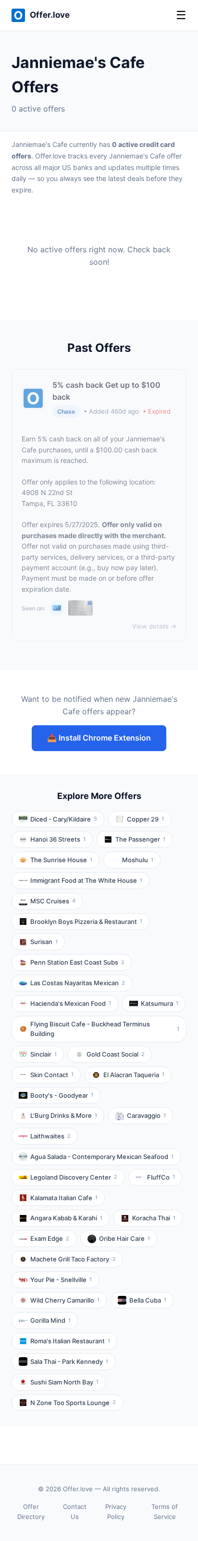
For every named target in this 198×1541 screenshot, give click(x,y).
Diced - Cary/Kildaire (63, 819)
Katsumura (159, 1003)
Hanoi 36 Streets (58, 839)
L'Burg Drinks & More (63, 1115)
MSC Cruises (52, 901)
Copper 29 (145, 819)
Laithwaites (50, 1136)
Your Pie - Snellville (61, 1279)
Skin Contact (52, 1075)
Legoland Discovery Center (73, 1177)
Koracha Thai (153, 1218)
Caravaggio (146, 1115)
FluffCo (161, 1177)
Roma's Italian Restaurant (70, 1341)
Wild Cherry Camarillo (64, 1300)
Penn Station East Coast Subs (77, 962)
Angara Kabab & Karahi (66, 1218)
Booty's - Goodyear (61, 1095)
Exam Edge (49, 1238)
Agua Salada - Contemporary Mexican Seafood (101, 1156)
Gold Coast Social (116, 1054)
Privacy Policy (115, 1511)
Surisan (44, 941)
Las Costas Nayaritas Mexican (77, 983)
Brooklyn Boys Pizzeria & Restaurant (86, 921)
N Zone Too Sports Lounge (73, 1402)
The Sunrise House (61, 860)
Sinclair (43, 1054)
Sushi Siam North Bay (64, 1382)
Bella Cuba (147, 1300)
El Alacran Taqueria (133, 1075)
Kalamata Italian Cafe (64, 1198)
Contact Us (75, 1511)
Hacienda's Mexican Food (70, 1003)
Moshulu (137, 860)
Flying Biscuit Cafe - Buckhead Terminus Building (104, 1029)
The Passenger (140, 839)
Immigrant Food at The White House (86, 880)
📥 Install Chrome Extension (99, 737)
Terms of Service (164, 1511)
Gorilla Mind (50, 1320)
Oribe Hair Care (124, 1238)
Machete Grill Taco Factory (72, 1259)
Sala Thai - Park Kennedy (69, 1361)
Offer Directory (31, 1511)
